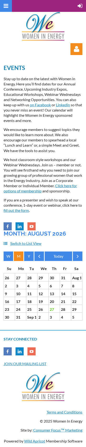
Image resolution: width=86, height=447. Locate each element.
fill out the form (16, 210)
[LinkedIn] (20, 226)
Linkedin (63, 104)
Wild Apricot (34, 441)
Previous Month (39, 257)
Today (58, 256)
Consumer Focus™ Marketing (57, 430)
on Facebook (40, 104)
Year (29, 256)
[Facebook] (8, 226)
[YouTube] (31, 226)
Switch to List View (25, 243)
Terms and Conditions (64, 412)
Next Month (77, 257)
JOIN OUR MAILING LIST (25, 363)
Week (8, 256)
